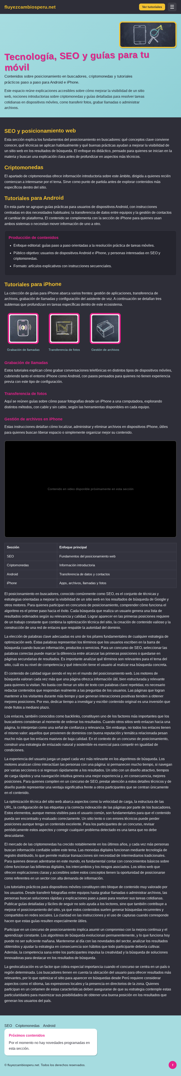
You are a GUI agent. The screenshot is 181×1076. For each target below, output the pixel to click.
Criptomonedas (27, 1026)
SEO (8, 1026)
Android (49, 1026)
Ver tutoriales (152, 7)
